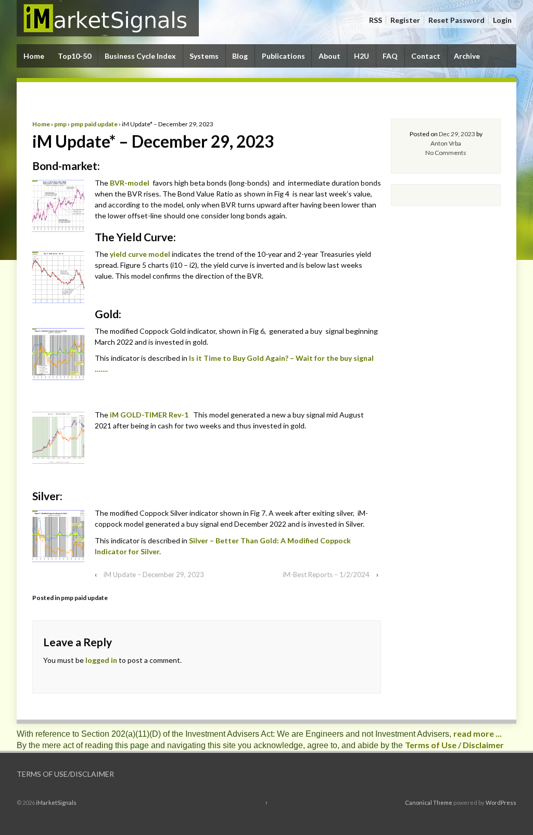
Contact (425, 55)
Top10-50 (74, 55)
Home (33, 55)
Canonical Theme (428, 802)
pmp (60, 124)
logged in (101, 660)
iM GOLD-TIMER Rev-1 (150, 414)
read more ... (477, 733)
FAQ (390, 55)
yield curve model (140, 254)
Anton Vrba (445, 143)
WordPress (501, 802)
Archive (467, 55)
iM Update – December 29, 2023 (154, 574)
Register (405, 20)
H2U (361, 55)
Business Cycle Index (140, 55)
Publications (283, 55)
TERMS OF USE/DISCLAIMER (65, 773)
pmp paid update (94, 124)
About (329, 55)
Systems (204, 55)
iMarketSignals (56, 802)
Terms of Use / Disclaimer (454, 745)
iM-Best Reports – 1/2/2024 (326, 574)
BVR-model (129, 182)
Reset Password (456, 20)
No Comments (445, 152)
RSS (375, 20)
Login (502, 20)
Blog (240, 55)
